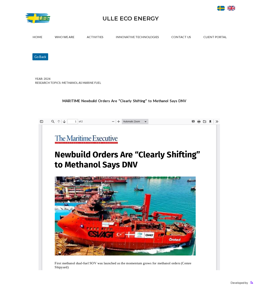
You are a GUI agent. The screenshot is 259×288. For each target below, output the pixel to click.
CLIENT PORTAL (215, 37)
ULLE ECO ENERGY (130, 18)
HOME (37, 37)
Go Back (40, 57)
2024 (47, 78)
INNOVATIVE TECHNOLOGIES (137, 37)
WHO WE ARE (64, 37)
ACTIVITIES (95, 37)
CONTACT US (181, 37)
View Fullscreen (48, 115)
